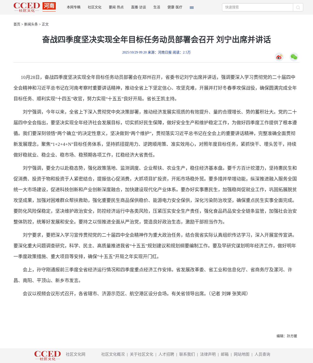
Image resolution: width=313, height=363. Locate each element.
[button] (191, 7)
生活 (156, 7)
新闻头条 (31, 24)
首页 (16, 24)
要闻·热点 (116, 7)
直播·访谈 (138, 7)
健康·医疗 (175, 7)
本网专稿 (73, 7)
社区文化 (94, 7)
